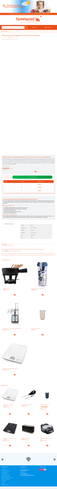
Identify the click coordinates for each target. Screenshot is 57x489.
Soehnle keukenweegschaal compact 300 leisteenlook (9, 439)
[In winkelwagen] (14, 294)
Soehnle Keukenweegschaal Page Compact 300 (10, 368)
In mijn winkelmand (32, 177)
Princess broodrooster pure (26, 438)
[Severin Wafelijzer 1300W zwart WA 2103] (47, 428)
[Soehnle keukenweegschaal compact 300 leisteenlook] (10, 428)
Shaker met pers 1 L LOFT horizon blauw (37, 288)
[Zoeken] (25, 27)
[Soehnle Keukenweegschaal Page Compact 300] (14, 354)
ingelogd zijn (7, 250)
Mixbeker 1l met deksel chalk (35, 328)
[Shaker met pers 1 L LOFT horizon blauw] (42, 274)
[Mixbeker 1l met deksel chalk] (42, 314)
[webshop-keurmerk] (42, 468)
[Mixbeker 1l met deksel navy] (47, 395)
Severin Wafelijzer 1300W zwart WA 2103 (46, 439)
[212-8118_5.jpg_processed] (28, 98)
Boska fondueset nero (6, 288)
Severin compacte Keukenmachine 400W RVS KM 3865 (12, 328)
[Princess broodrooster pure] (28, 428)
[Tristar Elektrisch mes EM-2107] (28, 395)
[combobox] (13, 27)
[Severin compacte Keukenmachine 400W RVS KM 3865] (14, 314)
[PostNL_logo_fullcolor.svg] (41, 16)
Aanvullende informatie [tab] (9, 223)
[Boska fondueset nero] (14, 274)
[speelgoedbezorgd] (27, 17)
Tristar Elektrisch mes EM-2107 (27, 404)
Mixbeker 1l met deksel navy (44, 404)
